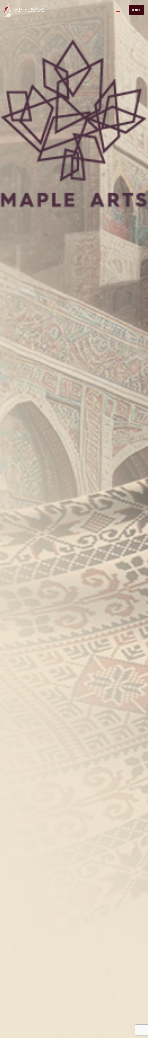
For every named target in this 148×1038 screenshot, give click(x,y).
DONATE (136, 10)
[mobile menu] (118, 10)
